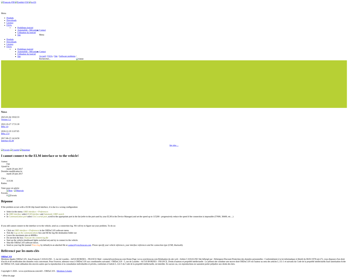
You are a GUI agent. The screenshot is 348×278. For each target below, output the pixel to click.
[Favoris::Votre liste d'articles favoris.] (5, 150)
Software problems (67, 56)
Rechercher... (45, 59)
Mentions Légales (64, 271)
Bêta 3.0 (4, 126)
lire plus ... (174, 145)
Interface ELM (7, 141)
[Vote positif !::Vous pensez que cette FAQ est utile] (9, 190)
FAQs (50, 56)
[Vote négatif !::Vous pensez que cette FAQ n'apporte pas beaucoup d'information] (19, 190)
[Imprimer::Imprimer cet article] (25, 150)
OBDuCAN (6, 256)
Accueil (42, 56)
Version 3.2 (6, 119)
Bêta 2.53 (5, 133)
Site (56, 56)
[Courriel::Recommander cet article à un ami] (14, 150)
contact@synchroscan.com (79, 245)
